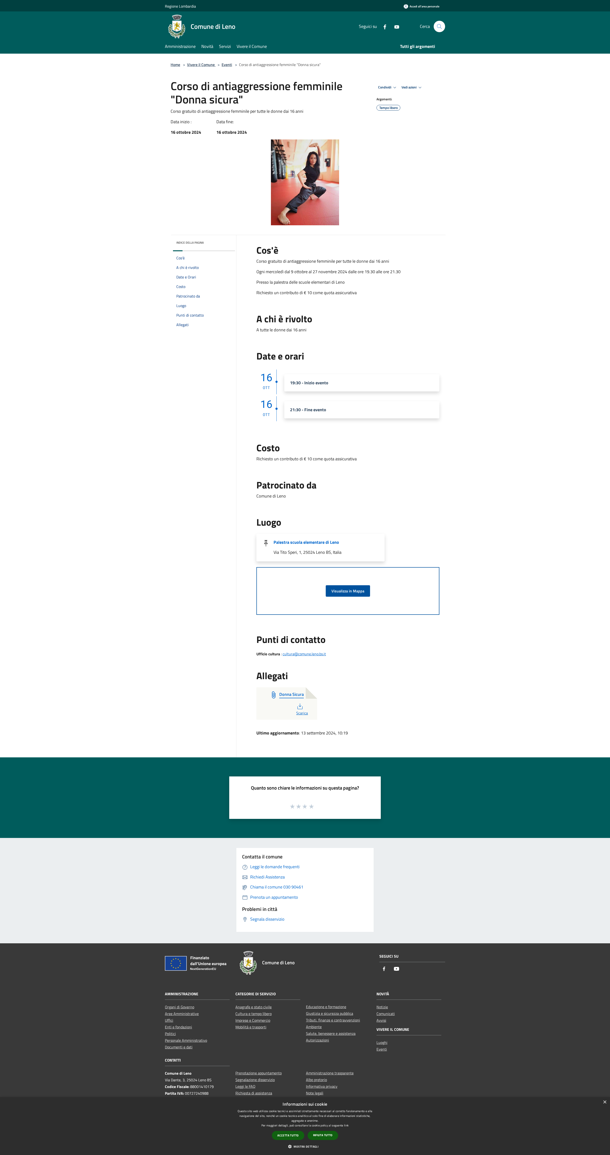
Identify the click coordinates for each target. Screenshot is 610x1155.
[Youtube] (395, 26)
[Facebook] (383, 26)
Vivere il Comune (201, 64)
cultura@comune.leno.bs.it (304, 654)
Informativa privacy (321, 1086)
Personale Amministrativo (186, 1040)
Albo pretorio (316, 1080)
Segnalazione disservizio (255, 1080)
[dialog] (305, 1126)
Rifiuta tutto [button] (323, 1135)
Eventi (227, 64)
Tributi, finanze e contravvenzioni (333, 1020)
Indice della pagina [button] (190, 242)
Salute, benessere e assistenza (331, 1033)
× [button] (604, 1102)
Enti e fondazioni (178, 1027)
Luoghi (381, 1042)
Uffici (169, 1020)
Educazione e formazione (326, 1007)
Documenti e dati (179, 1047)
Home (175, 64)
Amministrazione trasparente (330, 1073)
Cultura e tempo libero (253, 1013)
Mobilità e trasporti (250, 1027)
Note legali (314, 1093)
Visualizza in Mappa (347, 591)
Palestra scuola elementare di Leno (306, 542)
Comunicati (385, 1013)
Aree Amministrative (182, 1013)
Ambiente (314, 1027)
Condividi (385, 87)
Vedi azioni (409, 87)
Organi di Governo (179, 1007)
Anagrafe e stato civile (253, 1007)
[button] (305, 1146)
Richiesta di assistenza (253, 1093)
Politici (170, 1034)
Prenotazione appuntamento (258, 1073)
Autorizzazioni (317, 1040)
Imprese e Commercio (252, 1020)
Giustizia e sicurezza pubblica (329, 1013)
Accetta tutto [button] (288, 1135)
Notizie (382, 1007)
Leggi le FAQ (245, 1086)
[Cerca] (439, 26)
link (346, 1125)
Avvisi (381, 1020)
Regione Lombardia (180, 6)
